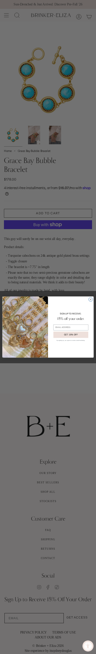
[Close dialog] (91, 299)
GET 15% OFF (71, 334)
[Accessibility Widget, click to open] (88, 646)
